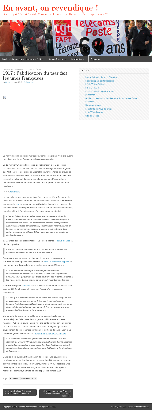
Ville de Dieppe (92, 116)
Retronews (15, 191)
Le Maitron (90, 95)
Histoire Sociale (55, 59)
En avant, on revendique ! (50, 7)
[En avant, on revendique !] (76, 28)
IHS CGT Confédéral (94, 84)
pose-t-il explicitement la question (50, 333)
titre (17, 204)
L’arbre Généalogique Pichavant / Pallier (22, 59)
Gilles (7, 82)
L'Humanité (29, 69)
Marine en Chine (93, 105)
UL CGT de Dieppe (94, 112)
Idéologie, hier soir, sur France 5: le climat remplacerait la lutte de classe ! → (57, 393)
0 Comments (29, 82)
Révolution (40, 69)
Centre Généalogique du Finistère (101, 77)
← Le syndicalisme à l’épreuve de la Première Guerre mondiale (19, 392)
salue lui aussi (63, 241)
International (17, 69)
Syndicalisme (77, 59)
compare (26, 285)
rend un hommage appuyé (56, 261)
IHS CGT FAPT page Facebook (100, 91)
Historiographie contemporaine (99, 81)
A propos (95, 59)
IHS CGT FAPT (92, 88)
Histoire (6, 69)
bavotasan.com (142, 407)
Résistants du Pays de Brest (98, 109)
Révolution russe (28, 379)
